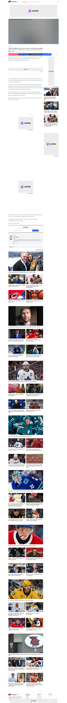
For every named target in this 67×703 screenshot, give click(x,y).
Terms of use (39, 697)
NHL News (27, 695)
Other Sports (28, 698)
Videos (27, 696)
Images (27, 697)
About (38, 695)
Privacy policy (39, 698)
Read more (15, 241)
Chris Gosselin (12, 51)
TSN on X (57, 44)
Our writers (39, 696)
